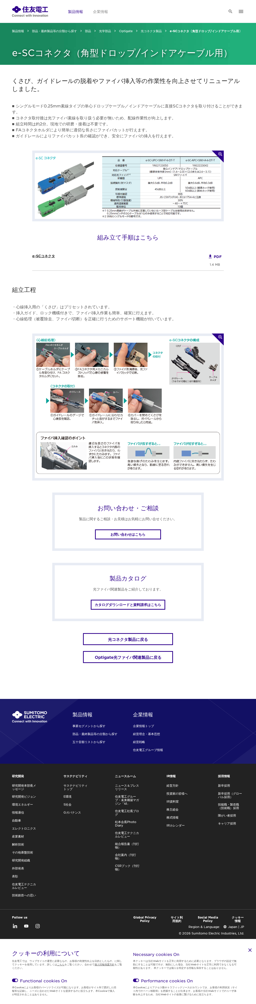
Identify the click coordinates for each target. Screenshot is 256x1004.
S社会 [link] (68, 804)
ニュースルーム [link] (125, 776)
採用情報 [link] (224, 776)
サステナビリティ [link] (76, 776)
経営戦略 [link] (139, 742)
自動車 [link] (16, 820)
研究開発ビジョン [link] (24, 796)
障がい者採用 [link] (227, 815)
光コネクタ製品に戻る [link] (128, 639)
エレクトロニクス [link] (24, 828)
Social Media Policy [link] (208, 919)
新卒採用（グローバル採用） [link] (230, 795)
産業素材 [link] (18, 836)
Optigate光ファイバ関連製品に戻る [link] (128, 657)
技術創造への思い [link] (24, 895)
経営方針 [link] (172, 785)
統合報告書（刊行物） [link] (127, 845)
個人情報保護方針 (104, 964)
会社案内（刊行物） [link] (125, 856)
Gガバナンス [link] (72, 812)
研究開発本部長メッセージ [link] (24, 787)
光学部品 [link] (105, 31)
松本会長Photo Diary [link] (125, 823)
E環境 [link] (68, 796)
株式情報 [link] (172, 817)
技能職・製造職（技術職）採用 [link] (228, 806)
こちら (60, 964)
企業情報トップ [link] (143, 726)
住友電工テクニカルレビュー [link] (24, 885)
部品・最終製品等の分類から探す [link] (54, 31)
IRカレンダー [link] (175, 825)
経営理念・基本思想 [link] (146, 734)
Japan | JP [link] (236, 926)
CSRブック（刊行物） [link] (127, 867)
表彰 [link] (15, 876)
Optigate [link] (126, 31)
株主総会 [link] (172, 809)
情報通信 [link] (18, 812)
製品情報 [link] (75, 11)
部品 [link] (88, 31)
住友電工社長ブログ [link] (127, 812)
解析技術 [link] (18, 844)
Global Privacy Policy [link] (144, 919)
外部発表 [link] (18, 868)
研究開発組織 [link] (21, 860)
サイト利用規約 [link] (177, 919)
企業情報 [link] (100, 11)
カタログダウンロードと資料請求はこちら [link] (128, 604)
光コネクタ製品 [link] (151, 31)
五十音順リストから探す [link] (89, 742)
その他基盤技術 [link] (22, 852)
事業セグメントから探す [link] (89, 726)
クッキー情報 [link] (238, 919)
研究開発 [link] (18, 776)
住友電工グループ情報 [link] (148, 750)
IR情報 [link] (171, 776)
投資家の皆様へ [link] (177, 793)
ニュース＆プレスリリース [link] (127, 787)
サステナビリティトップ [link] (76, 787)
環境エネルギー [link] (22, 804)
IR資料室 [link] (172, 801)
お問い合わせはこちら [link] (128, 534)
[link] (30, 11)
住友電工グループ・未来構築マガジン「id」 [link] (127, 800)
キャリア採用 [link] (227, 823)
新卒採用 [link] (224, 785)
